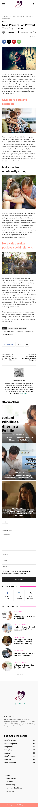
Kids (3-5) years (19, 651)
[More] (27, 344)
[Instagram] (20, 704)
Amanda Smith (13, 32)
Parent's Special (18, 508)
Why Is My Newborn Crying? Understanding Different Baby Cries (19, 476)
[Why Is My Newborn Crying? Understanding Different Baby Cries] (19, 461)
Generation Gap (29, 331)
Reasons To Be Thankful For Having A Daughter (28, 358)
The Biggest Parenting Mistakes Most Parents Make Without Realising (19, 513)
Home (4, 16)
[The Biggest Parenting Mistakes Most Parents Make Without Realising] (19, 499)
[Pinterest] (14, 42)
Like (7, 592)
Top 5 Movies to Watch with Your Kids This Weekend (24, 654)
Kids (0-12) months (19, 472)
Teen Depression (8, 334)
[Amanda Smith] (3, 32)
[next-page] (6, 522)
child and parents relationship (17, 328)
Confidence (19, 331)
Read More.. (24, 393)
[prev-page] (3, 522)
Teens (9, 16)
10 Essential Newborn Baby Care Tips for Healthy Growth (24, 667)
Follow (19, 592)
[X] (9, 42)
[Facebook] (4, 42)
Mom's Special (18, 435)
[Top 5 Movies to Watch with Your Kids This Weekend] (7, 653)
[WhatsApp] (19, 42)
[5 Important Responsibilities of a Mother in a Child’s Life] (19, 424)
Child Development (8, 331)
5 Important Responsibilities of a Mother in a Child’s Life (19, 439)
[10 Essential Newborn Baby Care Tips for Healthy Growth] (7, 666)
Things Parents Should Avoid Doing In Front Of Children (10, 358)
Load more (18, 675)
